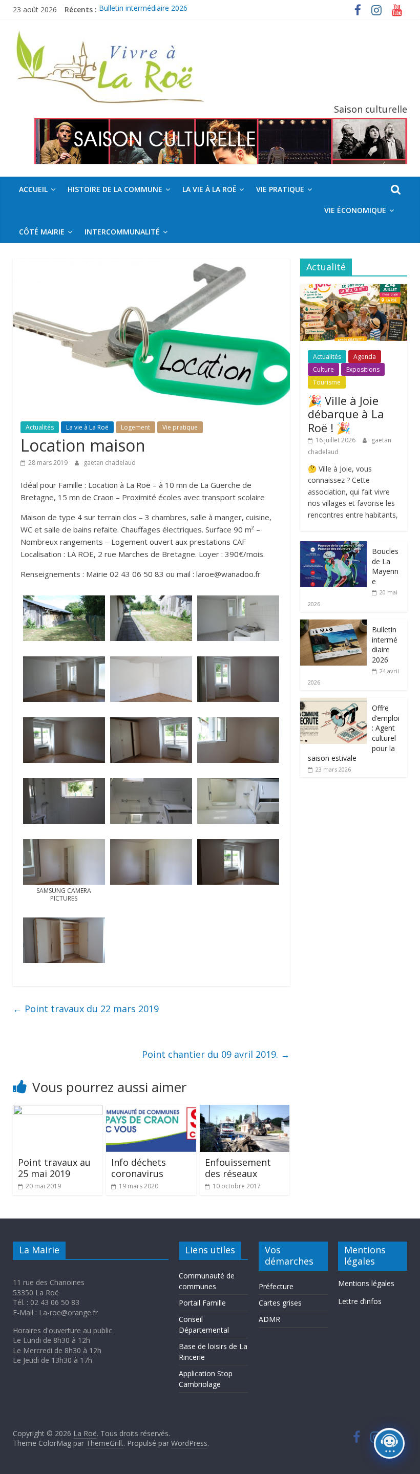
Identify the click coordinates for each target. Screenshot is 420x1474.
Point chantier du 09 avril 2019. (216, 1054)
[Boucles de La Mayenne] (333, 546)
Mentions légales (366, 1283)
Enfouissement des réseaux (238, 1168)
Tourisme (327, 382)
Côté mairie (42, 232)
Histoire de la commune (115, 189)
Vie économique (355, 210)
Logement (135, 427)
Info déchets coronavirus (138, 1168)
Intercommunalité (122, 232)
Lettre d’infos (360, 1301)
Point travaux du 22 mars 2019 (86, 1008)
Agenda (364, 356)
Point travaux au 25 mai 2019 (54, 1168)
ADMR (269, 1319)
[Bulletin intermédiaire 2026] (333, 625)
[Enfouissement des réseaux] (245, 1111)
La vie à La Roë (209, 189)
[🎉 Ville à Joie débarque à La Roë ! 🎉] (354, 289)
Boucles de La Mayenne (385, 566)
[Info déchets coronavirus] (151, 1111)
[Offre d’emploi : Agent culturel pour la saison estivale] (333, 703)
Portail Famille (202, 1303)
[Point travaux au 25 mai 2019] (58, 1111)
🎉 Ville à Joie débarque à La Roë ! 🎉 (346, 414)
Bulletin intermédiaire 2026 (143, 9)
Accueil (33, 189)
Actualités (40, 427)
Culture (323, 369)
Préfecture (276, 1286)
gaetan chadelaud (109, 462)
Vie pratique (280, 189)
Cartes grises (280, 1303)
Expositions (363, 369)
